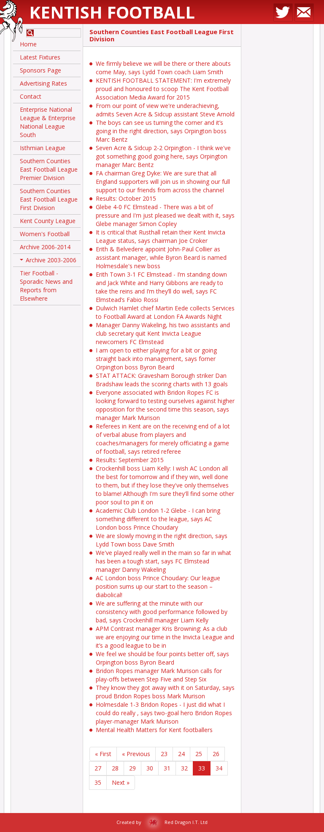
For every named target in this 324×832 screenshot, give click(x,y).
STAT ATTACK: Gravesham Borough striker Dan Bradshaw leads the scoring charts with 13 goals (162, 380)
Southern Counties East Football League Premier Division (49, 169)
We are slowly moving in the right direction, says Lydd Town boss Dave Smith (161, 540)
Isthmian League (42, 148)
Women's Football (45, 234)
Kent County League (48, 221)
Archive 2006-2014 (45, 247)
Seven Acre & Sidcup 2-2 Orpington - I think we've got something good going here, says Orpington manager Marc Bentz (163, 156)
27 (97, 768)
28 (115, 768)
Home (28, 44)
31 (167, 768)
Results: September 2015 (130, 460)
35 (97, 782)
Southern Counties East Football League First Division (49, 199)
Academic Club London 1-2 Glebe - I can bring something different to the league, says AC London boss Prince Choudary (158, 518)
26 (216, 754)
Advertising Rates (43, 83)
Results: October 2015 (126, 198)
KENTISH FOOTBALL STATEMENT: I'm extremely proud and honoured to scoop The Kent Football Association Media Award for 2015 (163, 88)
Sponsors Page (40, 70)
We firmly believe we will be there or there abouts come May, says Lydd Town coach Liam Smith (163, 67)
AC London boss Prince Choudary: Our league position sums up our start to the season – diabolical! (158, 586)
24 (181, 754)
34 (219, 768)
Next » (121, 782)
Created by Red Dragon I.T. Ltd (162, 822)
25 (198, 754)
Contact (30, 96)
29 (132, 768)
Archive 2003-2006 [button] (49, 261)
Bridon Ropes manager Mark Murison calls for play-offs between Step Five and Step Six (159, 675)
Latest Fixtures (40, 57)
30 (149, 768)
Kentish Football (112, 12)
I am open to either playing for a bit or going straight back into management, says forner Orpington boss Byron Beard (156, 358)
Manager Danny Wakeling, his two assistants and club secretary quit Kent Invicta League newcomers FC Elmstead (163, 333)
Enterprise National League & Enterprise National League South (48, 122)
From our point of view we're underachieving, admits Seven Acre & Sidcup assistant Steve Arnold (165, 110)
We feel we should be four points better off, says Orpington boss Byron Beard (162, 658)
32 (184, 768)
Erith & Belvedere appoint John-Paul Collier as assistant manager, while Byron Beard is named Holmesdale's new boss (161, 257)
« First (103, 754)
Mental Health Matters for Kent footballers (154, 730)
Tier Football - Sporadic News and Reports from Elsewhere (46, 285)
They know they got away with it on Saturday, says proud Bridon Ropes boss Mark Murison (165, 692)
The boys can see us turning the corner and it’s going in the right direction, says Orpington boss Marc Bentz (161, 130)
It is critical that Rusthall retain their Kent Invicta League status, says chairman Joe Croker (160, 236)
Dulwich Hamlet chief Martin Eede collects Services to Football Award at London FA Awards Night (165, 312)
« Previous (136, 754)
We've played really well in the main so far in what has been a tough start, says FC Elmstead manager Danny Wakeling (163, 561)
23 (164, 754)
